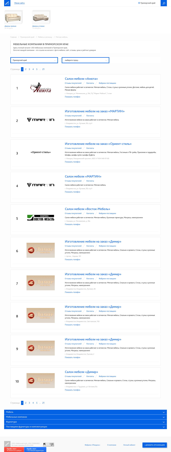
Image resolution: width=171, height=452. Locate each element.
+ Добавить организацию (154, 445)
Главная (13, 37)
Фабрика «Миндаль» (92, 445)
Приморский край (147, 3)
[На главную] (7, 3)
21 (43, 69)
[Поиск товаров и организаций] (164, 3)
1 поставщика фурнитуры (35, 449)
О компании (111, 445)
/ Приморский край (26, 37)
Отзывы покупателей (73, 83)
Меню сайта (19, 3)
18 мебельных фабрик (14, 449)
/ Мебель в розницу (44, 37)
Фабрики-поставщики (107, 83)
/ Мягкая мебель (60, 37)
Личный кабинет (129, 445)
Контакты (90, 83)
